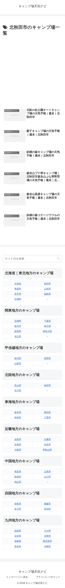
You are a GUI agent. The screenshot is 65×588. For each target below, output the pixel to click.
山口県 (47, 476)
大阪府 (17, 449)
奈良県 (47, 444)
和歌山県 (47, 449)
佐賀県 (17, 536)
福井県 (47, 385)
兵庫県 (47, 439)
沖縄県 (47, 546)
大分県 (47, 530)
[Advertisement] (32, 71)
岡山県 (17, 482)
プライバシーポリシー (48, 577)
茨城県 (17, 321)
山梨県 (17, 363)
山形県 (47, 288)
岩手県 (17, 294)
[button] (59, 259)
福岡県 (17, 530)
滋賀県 (17, 439)
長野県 (47, 358)
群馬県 (17, 331)
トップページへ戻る (17, 577)
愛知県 (47, 412)
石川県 (17, 390)
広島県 (47, 471)
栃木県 (17, 326)
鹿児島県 (47, 541)
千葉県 (47, 321)
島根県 (17, 476)
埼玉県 (17, 336)
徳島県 (17, 503)
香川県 (17, 509)
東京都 (47, 326)
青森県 (17, 288)
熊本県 (17, 546)
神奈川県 (47, 331)
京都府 (17, 444)
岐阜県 (17, 412)
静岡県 (17, 417)
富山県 (17, 385)
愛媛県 (47, 503)
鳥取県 (17, 471)
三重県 (47, 417)
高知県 (47, 509)
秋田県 (47, 283)
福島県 (47, 294)
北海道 (17, 283)
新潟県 (17, 358)
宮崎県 (47, 536)
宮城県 (17, 299)
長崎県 (17, 541)
